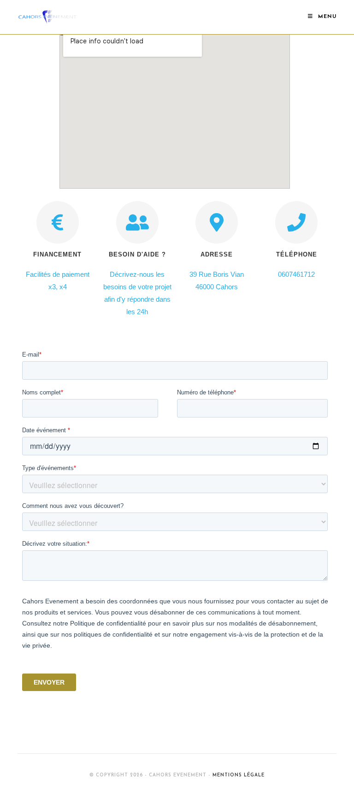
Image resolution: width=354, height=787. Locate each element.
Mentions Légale (238, 775)
